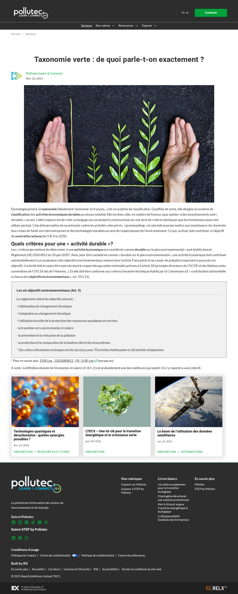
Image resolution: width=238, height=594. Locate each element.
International (192, 451)
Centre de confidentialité (55, 555)
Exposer (147, 25)
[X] (39, 522)
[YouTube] (20, 522)
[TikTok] (33, 522)
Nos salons (103, 25)
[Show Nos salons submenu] (113, 25)
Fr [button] (183, 12)
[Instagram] (46, 522)
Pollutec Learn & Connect (44, 73)
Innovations (23, 451)
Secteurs (86, 25)
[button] (211, 13)
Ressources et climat (53, 451)
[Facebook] (26, 522)
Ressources (126, 25)
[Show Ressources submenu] (136, 25)
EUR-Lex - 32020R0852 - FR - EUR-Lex (67, 361)
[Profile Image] (16, 75)
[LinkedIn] (13, 522)
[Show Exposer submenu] (155, 25)
